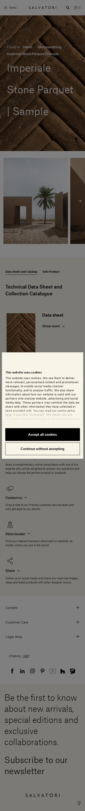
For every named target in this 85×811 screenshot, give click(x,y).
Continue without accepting (42, 449)
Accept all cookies (42, 434)
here (8, 414)
